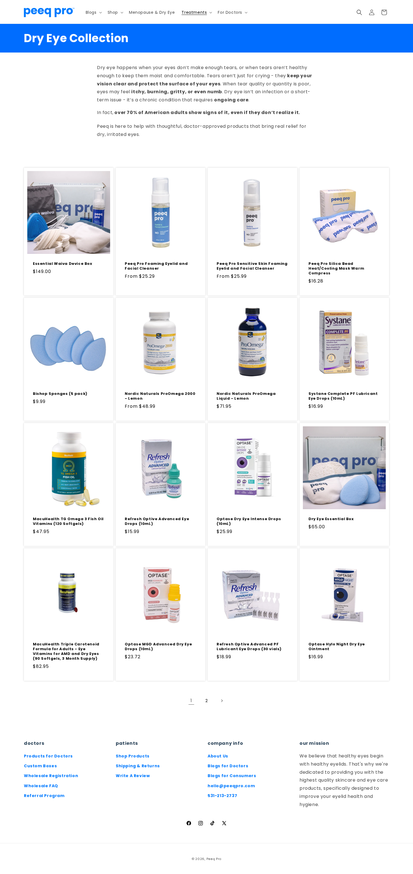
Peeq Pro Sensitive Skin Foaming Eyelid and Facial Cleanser (252, 266)
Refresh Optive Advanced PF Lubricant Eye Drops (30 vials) (249, 647)
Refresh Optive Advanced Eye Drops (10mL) (157, 521)
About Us (218, 756)
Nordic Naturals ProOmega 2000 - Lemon (160, 396)
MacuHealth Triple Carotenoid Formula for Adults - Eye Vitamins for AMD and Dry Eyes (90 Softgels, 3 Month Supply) (66, 651)
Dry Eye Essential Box (331, 519)
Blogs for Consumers (232, 776)
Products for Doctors (48, 756)
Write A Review (133, 776)
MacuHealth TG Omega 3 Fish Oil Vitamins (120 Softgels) (68, 521)
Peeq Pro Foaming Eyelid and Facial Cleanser (156, 266)
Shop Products (132, 756)
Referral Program (44, 795)
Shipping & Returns (138, 766)
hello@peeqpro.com (231, 786)
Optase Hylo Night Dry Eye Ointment (336, 647)
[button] (93, 12)
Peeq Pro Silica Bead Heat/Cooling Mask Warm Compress (336, 268)
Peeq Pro (214, 859)
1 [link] (191, 700)
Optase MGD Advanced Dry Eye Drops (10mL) (158, 647)
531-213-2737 (222, 795)
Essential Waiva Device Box (62, 263)
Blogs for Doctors (228, 766)
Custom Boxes (40, 766)
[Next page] (221, 701)
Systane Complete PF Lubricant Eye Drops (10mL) (343, 396)
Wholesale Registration (51, 776)
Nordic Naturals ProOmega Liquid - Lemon (246, 396)
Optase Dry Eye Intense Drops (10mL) (249, 521)
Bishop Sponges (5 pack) (60, 394)
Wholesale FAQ (41, 786)
